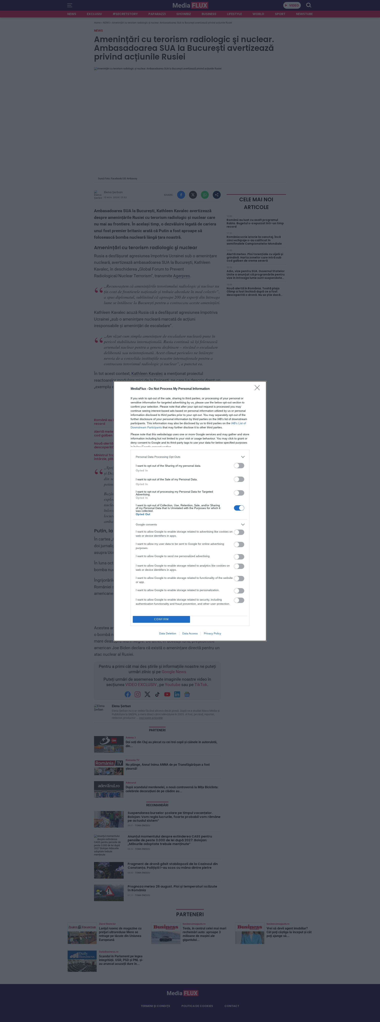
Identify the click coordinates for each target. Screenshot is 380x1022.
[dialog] (190, 511)
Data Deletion (167, 633)
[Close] (258, 389)
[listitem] (190, 457)
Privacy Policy (212, 633)
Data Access (190, 633)
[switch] (239, 465)
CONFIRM (161, 619)
